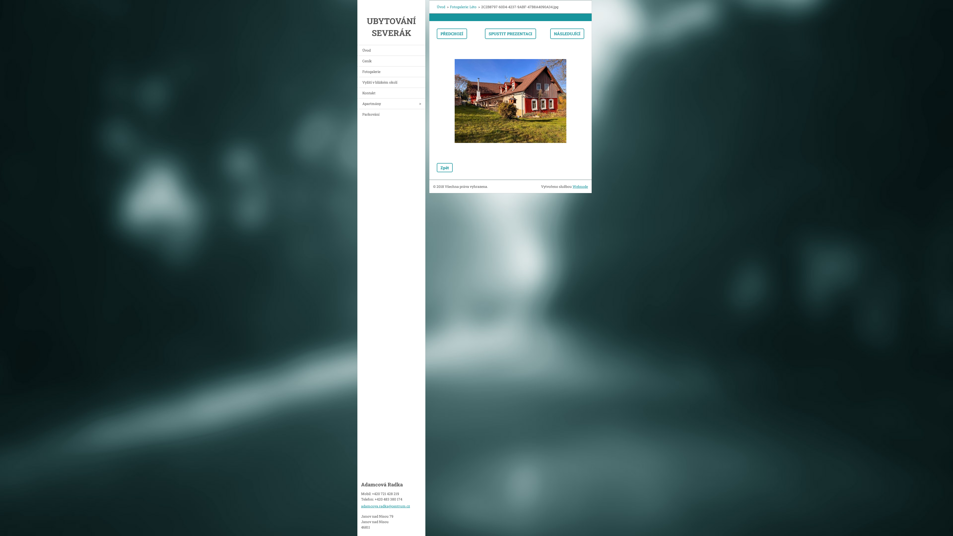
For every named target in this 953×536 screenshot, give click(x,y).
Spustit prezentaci (510, 33)
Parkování (370, 114)
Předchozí (452, 33)
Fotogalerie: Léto (463, 6)
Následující (567, 33)
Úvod (366, 50)
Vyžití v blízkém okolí (379, 82)
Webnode (580, 186)
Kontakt (368, 93)
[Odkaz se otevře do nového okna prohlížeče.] (510, 101)
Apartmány (371, 103)
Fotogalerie (371, 71)
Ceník (367, 61)
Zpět (445, 167)
